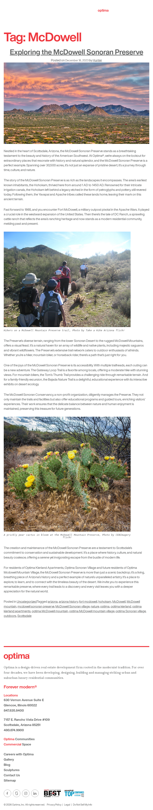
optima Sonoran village (130, 611)
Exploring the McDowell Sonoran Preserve (76, 52)
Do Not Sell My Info (82, 804)
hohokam (104, 601)
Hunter (97, 60)
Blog (7, 764)
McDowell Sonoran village (72, 606)
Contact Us (12, 775)
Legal (67, 804)
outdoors (10, 615)
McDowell (119, 601)
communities (114, 10)
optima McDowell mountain (50, 611)
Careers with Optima (19, 754)
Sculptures (11, 770)
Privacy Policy (54, 804)
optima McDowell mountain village (91, 611)
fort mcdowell (88, 601)
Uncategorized (27, 601)
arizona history (68, 601)
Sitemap (10, 780)
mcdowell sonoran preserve (36, 606)
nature (95, 606)
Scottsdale (24, 615)
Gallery (9, 759)
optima (105, 606)
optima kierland (121, 606)
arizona (53, 601)
